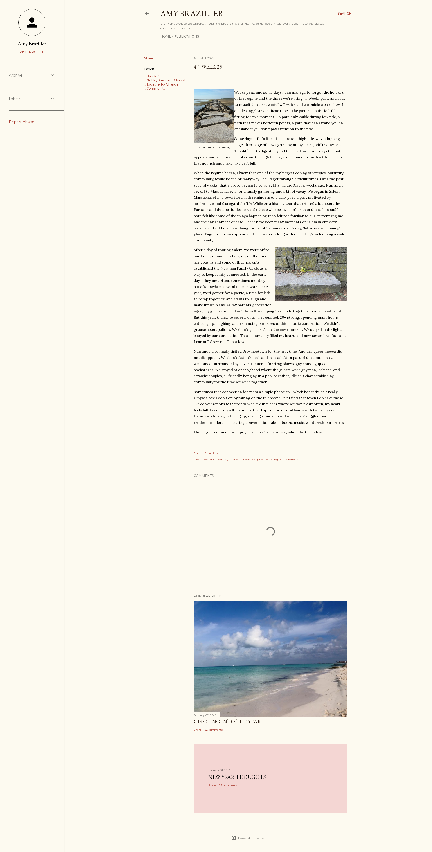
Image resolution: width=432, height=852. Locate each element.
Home (165, 36)
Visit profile (32, 52)
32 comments (214, 729)
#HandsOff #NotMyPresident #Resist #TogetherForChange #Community (165, 82)
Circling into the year (227, 721)
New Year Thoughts (237, 776)
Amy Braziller (192, 13)
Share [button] (148, 58)
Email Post (212, 453)
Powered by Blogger (251, 838)
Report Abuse (21, 122)
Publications (186, 36)
